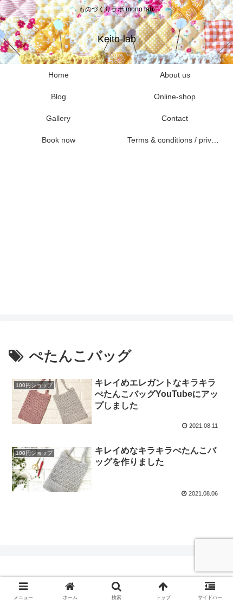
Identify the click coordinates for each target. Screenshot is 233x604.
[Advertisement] (116, 239)
